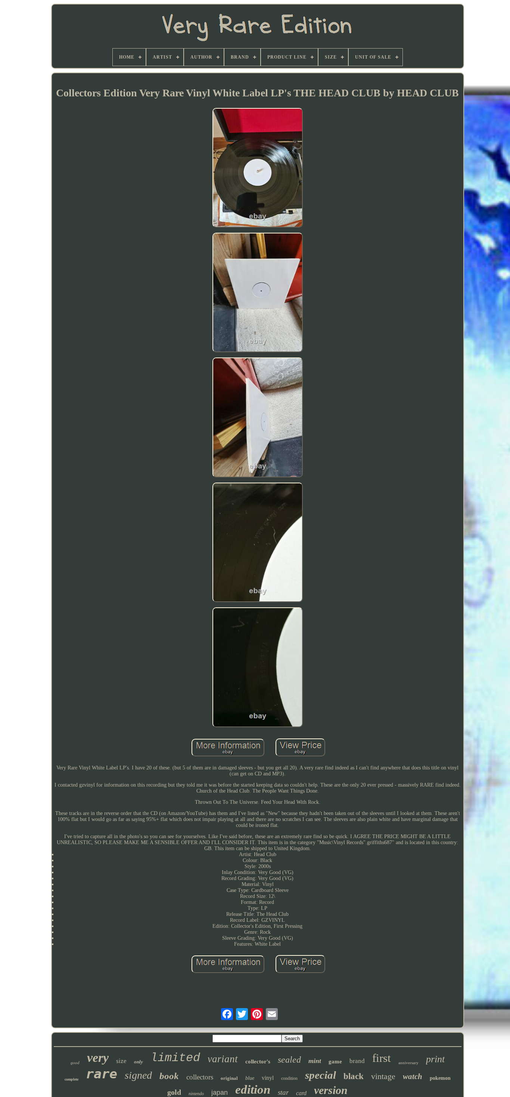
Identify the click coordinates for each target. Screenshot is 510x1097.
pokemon (440, 1078)
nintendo (196, 1093)
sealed (289, 1060)
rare (101, 1073)
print (435, 1059)
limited (175, 1058)
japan (219, 1092)
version (331, 1090)
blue (249, 1078)
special (320, 1075)
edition (252, 1089)
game (335, 1062)
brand (357, 1061)
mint (314, 1061)
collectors (199, 1077)
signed (138, 1075)
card (301, 1093)
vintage (383, 1076)
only (138, 1062)
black (353, 1076)
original (229, 1078)
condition (289, 1078)
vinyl (268, 1078)
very (98, 1058)
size (121, 1061)
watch (412, 1076)
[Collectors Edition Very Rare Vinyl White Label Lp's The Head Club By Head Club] (257, 168)
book (169, 1076)
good (75, 1062)
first (381, 1058)
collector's (257, 1062)
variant (223, 1059)
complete (71, 1079)
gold (174, 1092)
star (283, 1092)
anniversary (408, 1062)
